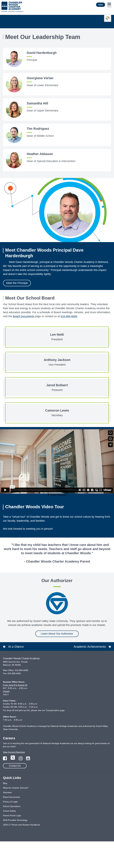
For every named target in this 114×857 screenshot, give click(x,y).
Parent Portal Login (12, 815)
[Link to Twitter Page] (13, 759)
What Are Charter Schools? (15, 788)
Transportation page (55, 710)
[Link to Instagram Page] (21, 759)
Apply (100, 4)
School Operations (11, 806)
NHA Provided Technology (15, 820)
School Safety (9, 811)
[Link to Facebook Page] (5, 759)
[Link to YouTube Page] (28, 759)
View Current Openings (14, 752)
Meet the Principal (17, 283)
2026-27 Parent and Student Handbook (21, 825)
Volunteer (7, 792)
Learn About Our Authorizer (57, 633)
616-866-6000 (69, 316)
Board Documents (23, 316)
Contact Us (15, 765)
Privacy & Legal (10, 801)
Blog (5, 783)
